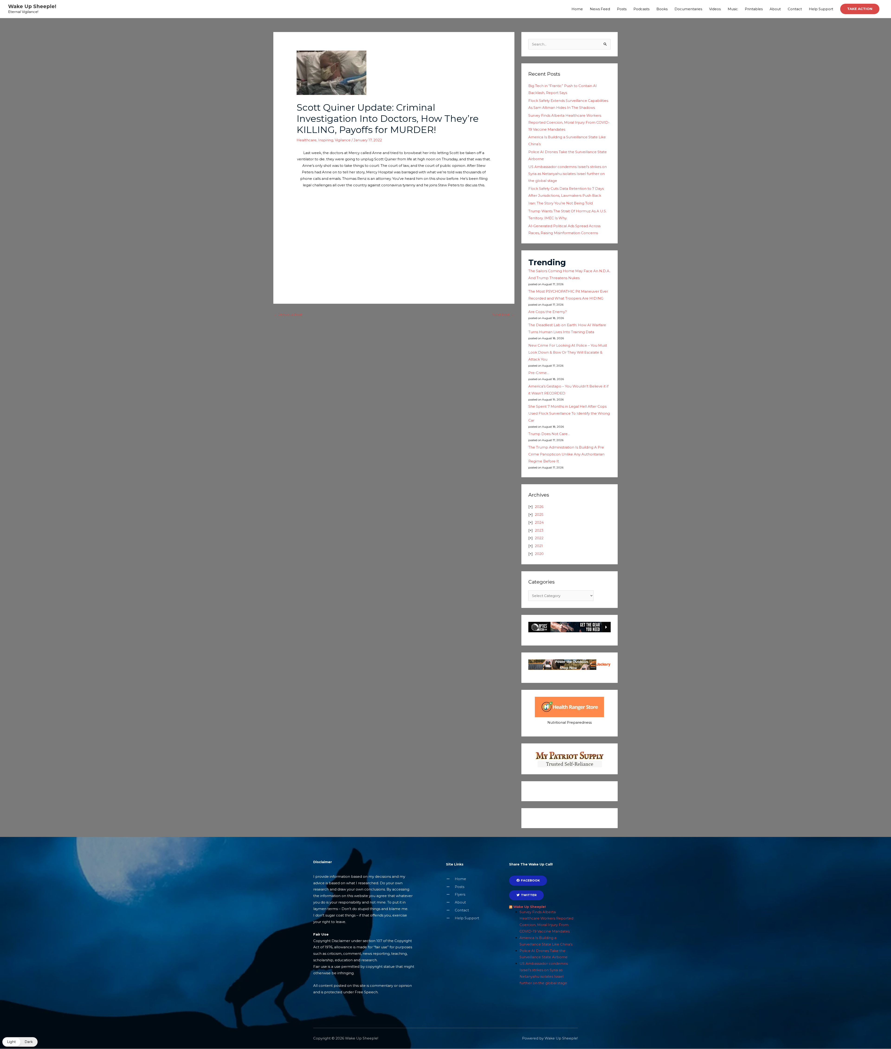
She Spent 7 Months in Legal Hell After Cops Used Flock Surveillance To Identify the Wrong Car (569, 413)
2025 (539, 514)
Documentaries (688, 9)
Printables (754, 9)
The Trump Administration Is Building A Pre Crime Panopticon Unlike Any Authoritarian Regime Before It (566, 454)
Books (662, 9)
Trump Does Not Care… (549, 434)
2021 (539, 546)
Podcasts (641, 9)
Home (577, 9)
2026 (539, 506)
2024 (539, 522)
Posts (621, 9)
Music (733, 9)
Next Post (503, 315)
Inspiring (325, 140)
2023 (539, 530)
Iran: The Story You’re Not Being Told (560, 203)
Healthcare (306, 140)
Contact (795, 9)
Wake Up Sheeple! (32, 6)
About (775, 9)
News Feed (600, 9)
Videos (715, 9)
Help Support (821, 9)
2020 (539, 554)
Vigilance (343, 140)
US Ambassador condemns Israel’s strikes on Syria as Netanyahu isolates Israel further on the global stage (567, 174)
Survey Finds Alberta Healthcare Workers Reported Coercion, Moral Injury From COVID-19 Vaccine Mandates (569, 122)
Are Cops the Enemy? (547, 312)
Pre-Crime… (538, 373)
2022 (539, 538)
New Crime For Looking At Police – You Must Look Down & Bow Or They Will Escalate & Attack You (567, 352)
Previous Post (288, 315)
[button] (859, 9)
